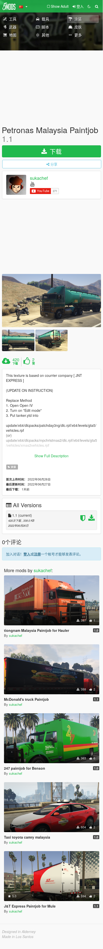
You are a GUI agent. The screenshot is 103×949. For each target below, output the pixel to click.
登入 (26, 553)
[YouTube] (32, 183)
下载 (55, 151)
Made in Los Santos (17, 936)
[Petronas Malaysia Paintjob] (51, 300)
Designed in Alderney (19, 931)
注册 (37, 553)
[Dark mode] (89, 6)
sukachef (39, 178)
